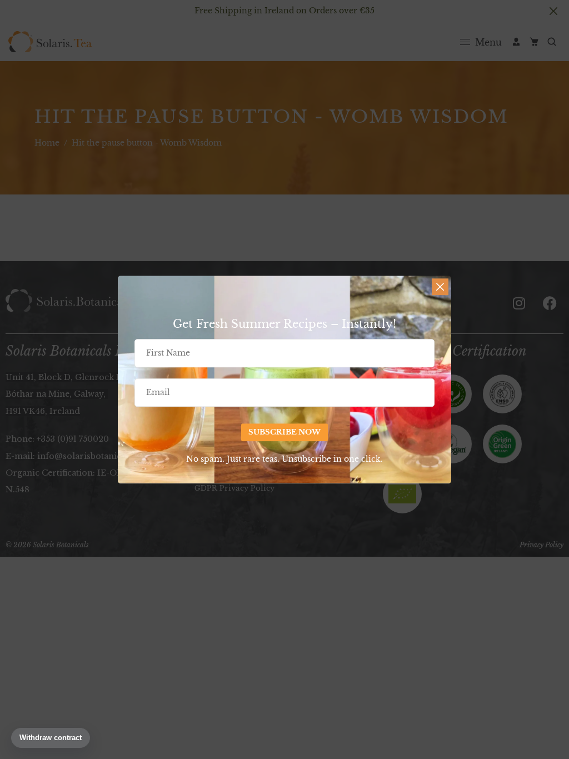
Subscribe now (284, 432)
